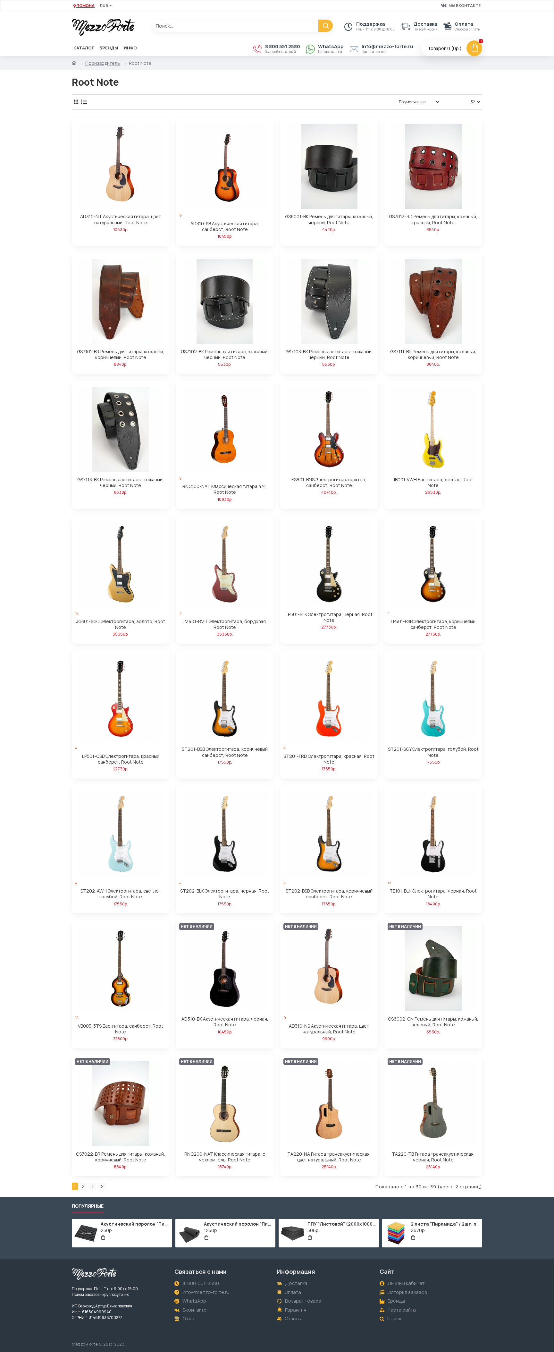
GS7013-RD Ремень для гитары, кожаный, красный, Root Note (433, 219)
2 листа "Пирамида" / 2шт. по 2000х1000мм (445, 1224)
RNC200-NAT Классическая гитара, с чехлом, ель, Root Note (224, 1157)
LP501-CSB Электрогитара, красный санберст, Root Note (120, 759)
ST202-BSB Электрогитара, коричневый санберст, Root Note (329, 894)
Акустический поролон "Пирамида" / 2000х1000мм (238, 1224)
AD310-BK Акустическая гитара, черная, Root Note (224, 1022)
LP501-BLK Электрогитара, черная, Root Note (329, 617)
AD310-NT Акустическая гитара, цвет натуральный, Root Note (120, 219)
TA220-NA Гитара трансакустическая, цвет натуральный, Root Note (329, 1157)
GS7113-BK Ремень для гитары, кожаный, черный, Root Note (120, 482)
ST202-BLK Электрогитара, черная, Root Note (224, 894)
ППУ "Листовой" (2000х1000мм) (342, 1224)
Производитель (102, 63)
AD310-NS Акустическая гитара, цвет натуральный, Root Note (329, 1029)
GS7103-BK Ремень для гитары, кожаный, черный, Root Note (329, 354)
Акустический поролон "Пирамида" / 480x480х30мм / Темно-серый (135, 1224)
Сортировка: (374, 102)
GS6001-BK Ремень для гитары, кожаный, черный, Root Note (329, 219)
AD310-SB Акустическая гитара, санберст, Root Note (224, 226)
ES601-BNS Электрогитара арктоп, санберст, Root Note (328, 482)
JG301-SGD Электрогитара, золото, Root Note (120, 624)
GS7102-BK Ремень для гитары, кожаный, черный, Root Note (225, 354)
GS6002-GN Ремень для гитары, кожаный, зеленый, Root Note (433, 1022)
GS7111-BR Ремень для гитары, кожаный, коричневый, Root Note (433, 354)
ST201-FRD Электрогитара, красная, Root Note (328, 759)
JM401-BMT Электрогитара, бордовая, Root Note (225, 624)
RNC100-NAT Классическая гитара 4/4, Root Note (224, 489)
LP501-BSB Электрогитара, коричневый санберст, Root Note (433, 624)
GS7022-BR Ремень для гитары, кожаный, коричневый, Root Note (120, 1157)
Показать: (457, 102)
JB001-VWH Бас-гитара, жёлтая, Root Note (433, 482)
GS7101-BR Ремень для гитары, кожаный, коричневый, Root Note (120, 354)
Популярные (88, 1206)
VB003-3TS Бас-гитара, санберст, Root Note (120, 1029)
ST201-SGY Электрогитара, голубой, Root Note (433, 752)
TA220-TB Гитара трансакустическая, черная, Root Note (433, 1157)
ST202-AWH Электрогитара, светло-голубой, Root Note (120, 894)
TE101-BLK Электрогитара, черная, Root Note (433, 894)
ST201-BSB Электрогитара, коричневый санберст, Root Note (225, 752)
